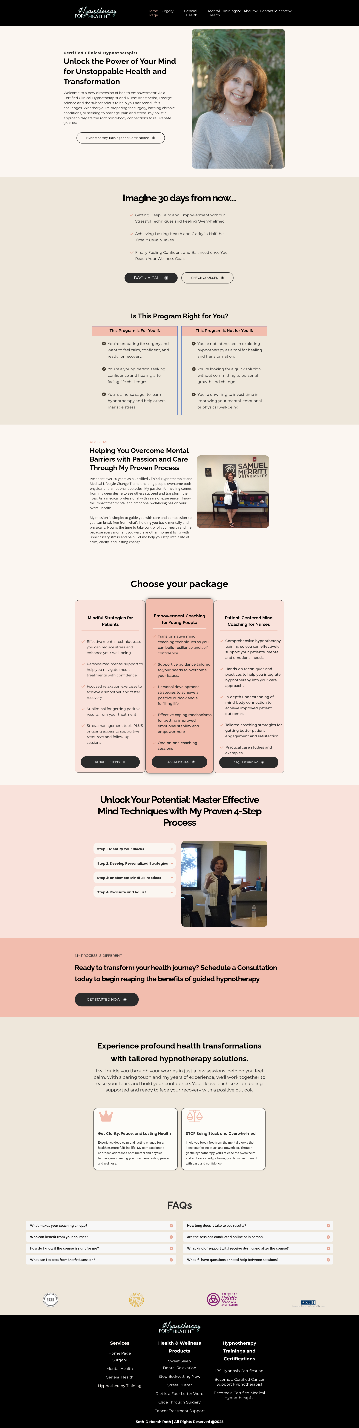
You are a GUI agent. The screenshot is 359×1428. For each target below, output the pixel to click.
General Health (190, 13)
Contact (266, 11)
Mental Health (214, 13)
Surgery (167, 11)
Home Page (153, 13)
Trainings (230, 11)
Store (283, 11)
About (249, 11)
